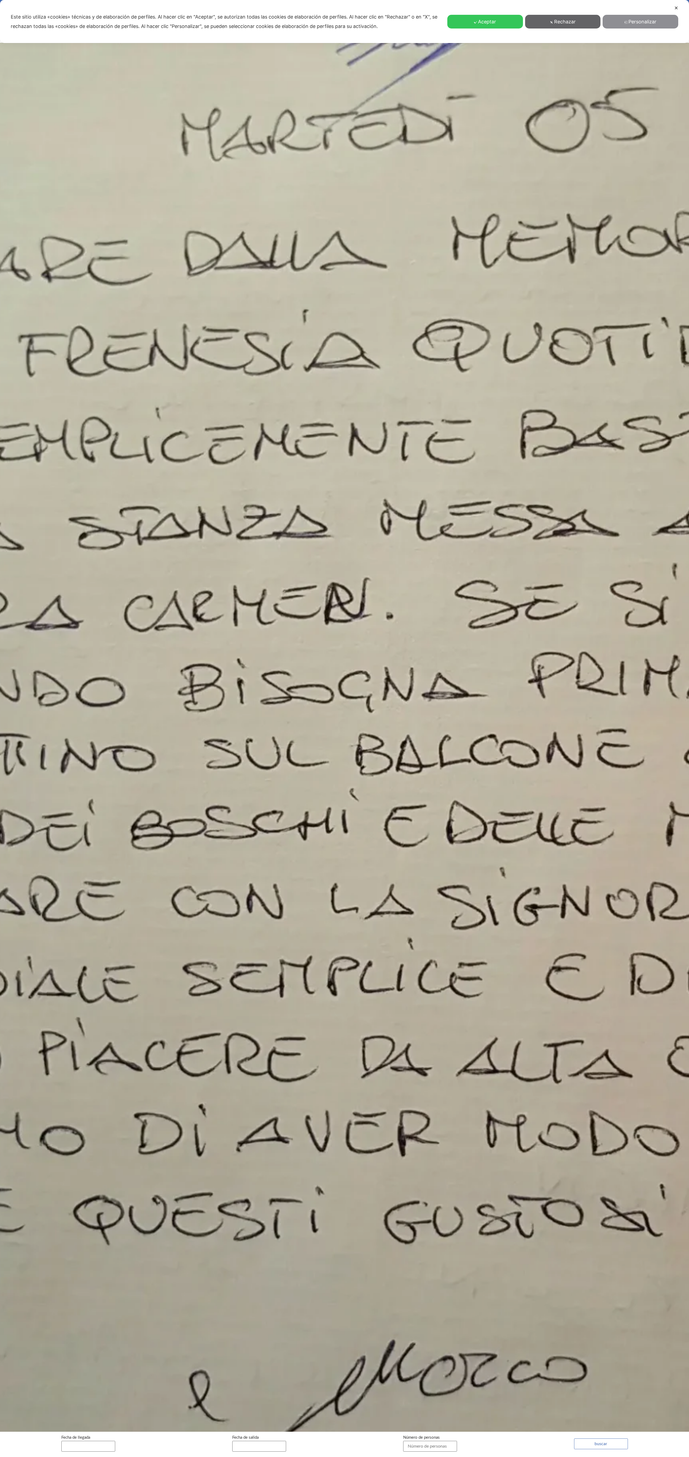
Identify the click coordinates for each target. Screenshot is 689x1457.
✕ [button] (676, 8)
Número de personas (421, 1437)
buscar (601, 1444)
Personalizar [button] (642, 21)
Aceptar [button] (487, 21)
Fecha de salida (245, 1437)
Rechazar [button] (565, 21)
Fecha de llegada (75, 1437)
